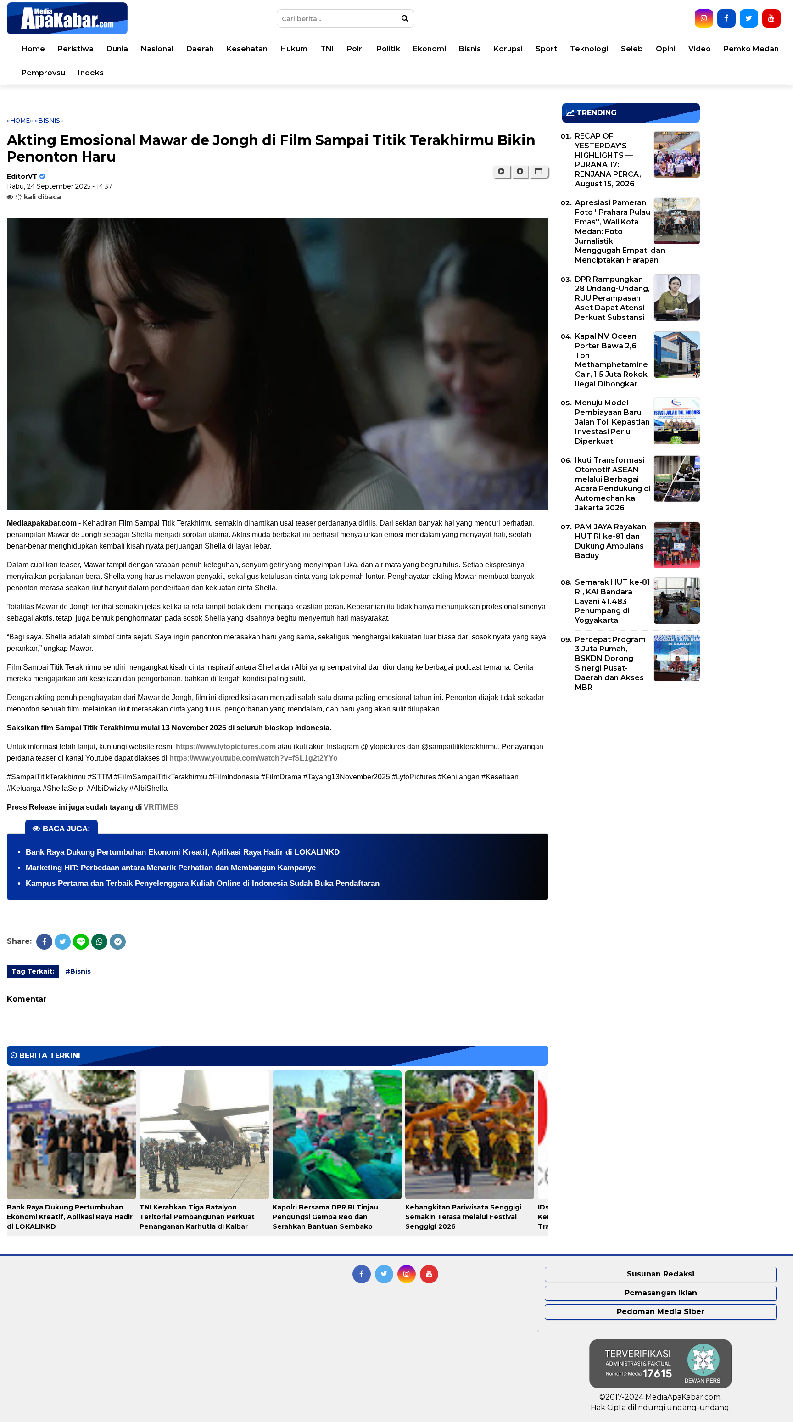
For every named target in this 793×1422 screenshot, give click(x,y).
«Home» (20, 120)
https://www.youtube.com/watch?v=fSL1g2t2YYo (253, 758)
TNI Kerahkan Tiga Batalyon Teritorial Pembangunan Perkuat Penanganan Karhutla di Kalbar (197, 1217)
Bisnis (470, 49)
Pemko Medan (751, 49)
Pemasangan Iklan (661, 1292)
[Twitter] (63, 942)
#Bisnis (78, 971)
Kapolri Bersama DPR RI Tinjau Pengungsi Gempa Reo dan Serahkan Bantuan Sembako (325, 1217)
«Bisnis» (49, 120)
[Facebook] (44, 942)
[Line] (81, 942)
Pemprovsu (43, 72)
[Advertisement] (631, 768)
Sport (546, 49)
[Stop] (520, 171)
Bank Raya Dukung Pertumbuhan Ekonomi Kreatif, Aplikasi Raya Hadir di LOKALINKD (183, 852)
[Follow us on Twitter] (749, 18)
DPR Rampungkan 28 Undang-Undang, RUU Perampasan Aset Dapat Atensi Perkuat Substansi (612, 298)
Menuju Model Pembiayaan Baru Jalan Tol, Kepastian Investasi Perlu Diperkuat (612, 421)
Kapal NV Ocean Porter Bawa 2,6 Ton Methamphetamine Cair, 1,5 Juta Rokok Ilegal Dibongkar (611, 360)
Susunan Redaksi (660, 1274)
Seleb (632, 49)
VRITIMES (161, 807)
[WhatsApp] (99, 942)
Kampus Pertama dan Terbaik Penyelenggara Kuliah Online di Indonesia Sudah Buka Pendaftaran (203, 883)
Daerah (200, 49)
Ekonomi (429, 49)
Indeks (91, 72)
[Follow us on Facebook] (726, 18)
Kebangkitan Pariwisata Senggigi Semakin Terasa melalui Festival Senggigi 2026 (463, 1217)
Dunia (117, 49)
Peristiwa (76, 49)
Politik (388, 49)
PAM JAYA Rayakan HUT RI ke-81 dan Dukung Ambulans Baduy (610, 541)
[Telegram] (118, 942)
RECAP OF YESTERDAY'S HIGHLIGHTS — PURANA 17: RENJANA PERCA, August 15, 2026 (608, 160)
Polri (355, 49)
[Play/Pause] (501, 171)
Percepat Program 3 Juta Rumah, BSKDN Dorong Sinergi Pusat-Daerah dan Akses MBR (610, 663)
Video (699, 49)
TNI (327, 49)
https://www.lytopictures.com (226, 746)
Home (33, 49)
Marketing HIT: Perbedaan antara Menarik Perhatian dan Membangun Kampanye (171, 867)
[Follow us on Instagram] (704, 18)
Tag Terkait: (32, 971)
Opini (666, 49)
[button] (539, 171)
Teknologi (589, 49)
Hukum (293, 49)
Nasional (157, 49)
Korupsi (508, 49)
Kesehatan (247, 49)
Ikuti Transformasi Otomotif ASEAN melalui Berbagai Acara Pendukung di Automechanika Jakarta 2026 (613, 484)
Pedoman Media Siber (660, 1311)
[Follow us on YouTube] (771, 18)
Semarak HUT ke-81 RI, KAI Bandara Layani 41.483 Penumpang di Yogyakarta (612, 601)
